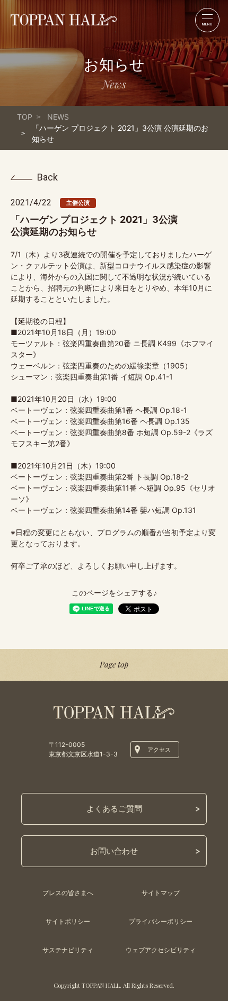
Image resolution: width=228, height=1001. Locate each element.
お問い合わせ (114, 851)
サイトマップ (161, 893)
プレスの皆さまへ (67, 893)
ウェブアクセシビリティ (161, 950)
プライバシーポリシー (160, 921)
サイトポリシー (68, 921)
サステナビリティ (67, 950)
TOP (24, 116)
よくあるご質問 (114, 809)
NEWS (58, 116)
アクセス (159, 749)
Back (47, 177)
